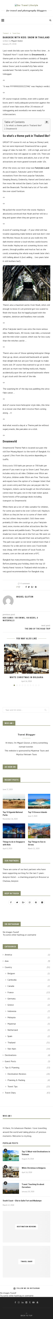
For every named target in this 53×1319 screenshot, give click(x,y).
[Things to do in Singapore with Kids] (14, 830)
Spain (28, 1036)
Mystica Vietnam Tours (26, 754)
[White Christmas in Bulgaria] (26, 659)
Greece (28, 1004)
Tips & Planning (27, 1067)
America (27, 954)
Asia (27, 961)
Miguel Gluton (17, 41)
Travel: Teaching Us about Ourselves (33, 1185)
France (28, 992)
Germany (28, 998)
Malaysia (28, 1017)
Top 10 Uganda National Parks (13, 813)
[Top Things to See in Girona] (39, 830)
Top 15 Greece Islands (37, 812)
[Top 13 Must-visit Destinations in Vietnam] (11, 1155)
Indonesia (28, 1011)
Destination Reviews (28, 1074)
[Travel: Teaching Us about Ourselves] (11, 1188)
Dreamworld (11, 128)
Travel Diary (16, 33)
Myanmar (28, 1023)
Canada (28, 986)
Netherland (28, 1030)
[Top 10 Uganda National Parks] (14, 801)
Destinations (27, 1055)
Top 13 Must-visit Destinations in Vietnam (36, 1153)
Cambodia (28, 979)
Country (27, 967)
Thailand (6, 33)
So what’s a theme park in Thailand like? (24, 125)
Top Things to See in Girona (37, 843)
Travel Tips (28, 1086)
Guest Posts (27, 1061)
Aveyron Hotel (9, 877)
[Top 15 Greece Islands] (39, 801)
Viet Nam (28, 1048)
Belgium (28, 973)
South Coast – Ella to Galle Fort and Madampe (22, 1200)
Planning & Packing (28, 1080)
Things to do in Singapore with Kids (14, 843)
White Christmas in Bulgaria (26, 677)
